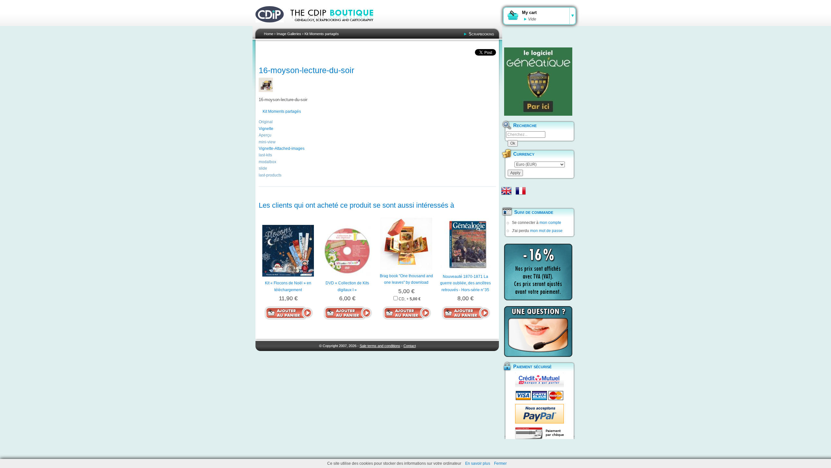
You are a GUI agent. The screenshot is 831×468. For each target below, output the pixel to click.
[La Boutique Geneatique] (538, 81)
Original (266, 122)
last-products (270, 175)
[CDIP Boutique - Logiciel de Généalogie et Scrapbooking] (336, 26)
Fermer (500, 463)
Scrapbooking (481, 34)
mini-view (267, 142)
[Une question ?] (538, 331)
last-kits (265, 155)
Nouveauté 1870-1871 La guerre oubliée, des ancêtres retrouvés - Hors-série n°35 (465, 283)
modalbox (267, 162)
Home (268, 34)
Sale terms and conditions (380, 346)
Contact (409, 346)
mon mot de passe (546, 230)
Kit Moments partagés (321, 34)
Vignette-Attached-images (281, 148)
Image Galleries (289, 34)
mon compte (550, 222)
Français (520, 191)
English (506, 191)
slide (263, 168)
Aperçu (265, 135)
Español (506, 201)
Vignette (266, 128)
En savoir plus (477, 463)
